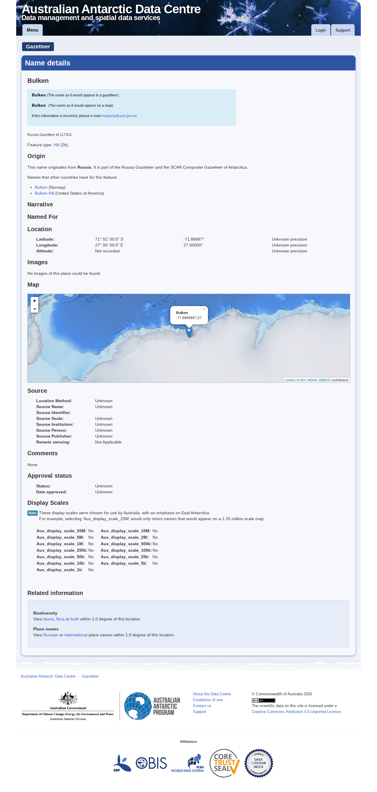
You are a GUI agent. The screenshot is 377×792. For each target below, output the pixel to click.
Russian (50, 634)
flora (60, 619)
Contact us (202, 706)
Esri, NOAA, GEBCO (315, 379)
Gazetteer (38, 47)
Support (342, 30)
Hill (57, 144)
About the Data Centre (212, 694)
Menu (32, 29)
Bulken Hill (44, 193)
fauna (48, 619)
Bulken (41, 187)
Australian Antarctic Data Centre (48, 676)
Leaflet (290, 379)
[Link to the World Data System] (187, 763)
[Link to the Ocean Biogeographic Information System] (151, 763)
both (75, 619)
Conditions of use (208, 700)
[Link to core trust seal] (224, 763)
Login (321, 30)
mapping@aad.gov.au (119, 116)
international (76, 634)
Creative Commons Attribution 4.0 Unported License (296, 712)
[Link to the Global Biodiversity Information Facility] (122, 763)
